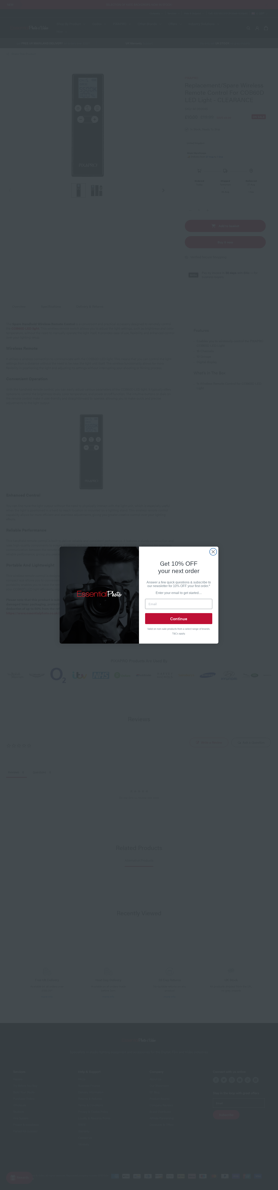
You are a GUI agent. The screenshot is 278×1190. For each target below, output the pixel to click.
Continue (178, 618)
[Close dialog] (213, 551)
